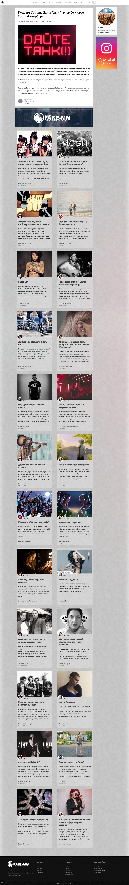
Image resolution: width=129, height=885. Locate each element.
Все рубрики (68, 866)
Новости (44, 2)
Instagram (39, 870)
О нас (75, 2)
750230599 (27, 103)
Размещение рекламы (99, 870)
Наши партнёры (98, 866)
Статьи (51, 2)
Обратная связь (98, 868)
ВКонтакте (39, 868)
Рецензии (68, 2)
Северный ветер (69, 874)
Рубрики (59, 2)
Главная (35, 2)
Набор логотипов (98, 872)
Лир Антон (48, 21)
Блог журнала (40, 872)
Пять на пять (68, 872)
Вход (88, 2)
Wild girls (67, 870)
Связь (82, 2)
